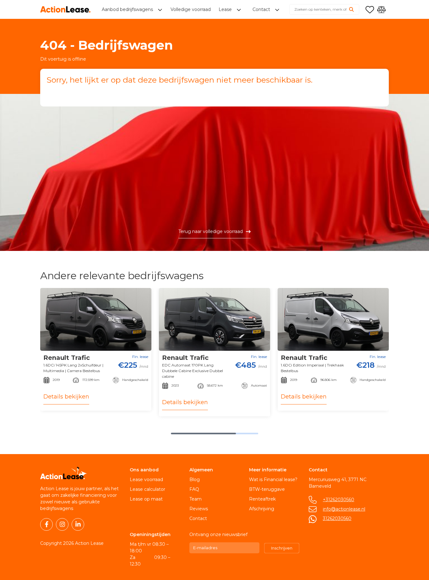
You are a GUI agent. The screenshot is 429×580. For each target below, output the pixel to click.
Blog (194, 479)
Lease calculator (147, 489)
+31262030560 (338, 499)
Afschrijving (261, 509)
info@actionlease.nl (344, 509)
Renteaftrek (262, 499)
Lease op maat (146, 499)
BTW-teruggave (267, 489)
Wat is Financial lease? (273, 479)
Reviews (198, 509)
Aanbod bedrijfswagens (128, 9)
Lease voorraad (146, 479)
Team (195, 499)
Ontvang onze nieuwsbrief (218, 534)
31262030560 (337, 518)
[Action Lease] (65, 9)
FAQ (194, 489)
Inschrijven (281, 547)
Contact (198, 518)
